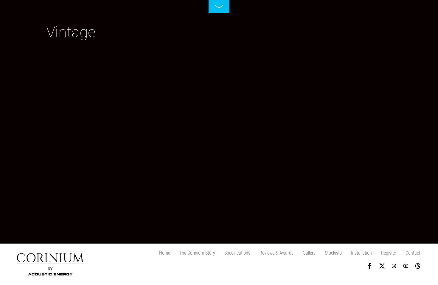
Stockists (333, 253)
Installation (361, 253)
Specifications (237, 253)
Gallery (309, 253)
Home (164, 253)
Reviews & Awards (276, 253)
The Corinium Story (197, 253)
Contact (413, 253)
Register (388, 253)
